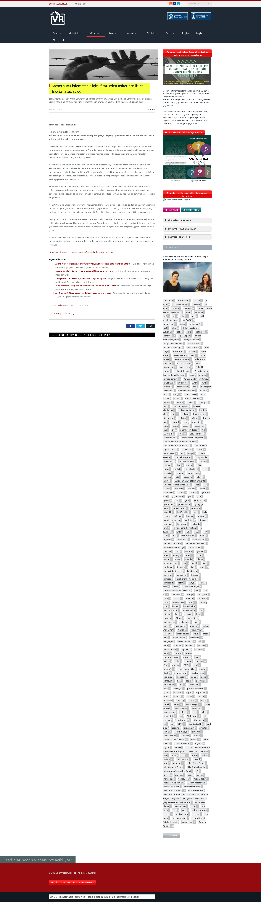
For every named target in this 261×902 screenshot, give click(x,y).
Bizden (112, 33)
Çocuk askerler (196, 433)
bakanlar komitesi (186, 390)
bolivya (185, 414)
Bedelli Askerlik (192, 398)
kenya (191, 582)
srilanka (185, 735)
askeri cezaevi (184, 363)
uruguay (179, 775)
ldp (201, 610)
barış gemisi (190, 394)
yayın (184, 810)
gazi (199, 496)
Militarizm (194, 637)
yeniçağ (196, 814)
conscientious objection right (177, 445)
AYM (204, 382)
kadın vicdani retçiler (173, 571)
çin (173, 429)
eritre (205, 469)
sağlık (203, 700)
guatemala (168, 504)
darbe (200, 449)
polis (166, 688)
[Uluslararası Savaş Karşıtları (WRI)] (177, 19)
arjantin (192, 351)
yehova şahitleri (199, 810)
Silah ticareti (181, 720)
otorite (202, 669)
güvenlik (167, 512)
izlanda (188, 559)
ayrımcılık (168, 386)
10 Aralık (196, 304)
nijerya (167, 661)
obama (175, 665)
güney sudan (179, 508)
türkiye (167, 759)
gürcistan (195, 508)
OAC (166, 665)
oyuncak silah (180, 673)
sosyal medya (180, 731)
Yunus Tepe (81, 3)
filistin (202, 488)
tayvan (167, 747)
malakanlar (184, 622)
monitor (189, 645)
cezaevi (186, 426)
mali (196, 622)
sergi (194, 712)
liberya (188, 614)
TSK (183, 755)
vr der (193, 806)
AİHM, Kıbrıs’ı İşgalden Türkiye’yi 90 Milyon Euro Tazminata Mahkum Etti (91, 263)
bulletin (182, 418)
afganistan (169, 324)
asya (192, 375)
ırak (184, 563)
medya (193, 626)
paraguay (168, 680)
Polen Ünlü (194, 684)
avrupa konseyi (171, 378)
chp (165, 429)
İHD (205, 531)
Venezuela (169, 778)
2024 (188, 312)
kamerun (168, 575)
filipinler (191, 488)
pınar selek (169, 684)
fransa (181, 492)
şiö (172, 724)
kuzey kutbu (189, 606)
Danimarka (187, 449)
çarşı (166, 426)
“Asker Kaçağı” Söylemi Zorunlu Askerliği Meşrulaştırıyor (83, 271)
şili (165, 724)
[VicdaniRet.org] (57, 17)
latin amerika (189, 610)
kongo (190, 594)
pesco (188, 680)
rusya (191, 700)
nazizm (178, 653)
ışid (204, 563)
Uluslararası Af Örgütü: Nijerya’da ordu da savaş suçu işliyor (85, 285)
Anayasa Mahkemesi (173, 343)
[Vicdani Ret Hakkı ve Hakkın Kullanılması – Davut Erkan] (179, 199)
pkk (181, 684)
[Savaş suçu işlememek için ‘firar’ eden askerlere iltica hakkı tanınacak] (103, 79)
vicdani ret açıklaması (173, 782)
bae (194, 386)
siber (204, 712)
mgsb (205, 633)
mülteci (201, 645)
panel (193, 676)
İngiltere (167, 539)
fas (205, 484)
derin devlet (169, 453)
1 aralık (196, 300)
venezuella (183, 778)
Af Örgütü (187, 320)
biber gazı (203, 402)
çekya (175, 426)
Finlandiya (168, 492)
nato (166, 653)
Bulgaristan (169, 418)
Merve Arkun (196, 629)
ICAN (178, 531)
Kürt (191, 602)
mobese (177, 645)
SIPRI (180, 724)
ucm (165, 763)
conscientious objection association (180, 441)
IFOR (187, 531)
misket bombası (185, 641)
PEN (179, 680)
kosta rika (202, 598)
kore (166, 598)
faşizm (167, 488)
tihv (165, 755)
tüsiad (197, 759)
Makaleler (131, 33)
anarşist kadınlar (191, 339)
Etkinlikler (151, 33)
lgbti (177, 614)
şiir (181, 716)
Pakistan (181, 676)
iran (177, 551)
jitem (193, 567)
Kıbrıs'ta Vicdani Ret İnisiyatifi (177, 590)
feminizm (178, 488)
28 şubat (199, 312)
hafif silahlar (183, 512)
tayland (198, 743)
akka (179, 331)
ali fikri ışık (200, 331)
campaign (196, 422)
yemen (167, 814)
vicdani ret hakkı (195, 790)
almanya (168, 335)
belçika (180, 402)
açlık (194, 316)
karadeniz (168, 582)
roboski (177, 696)
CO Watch (168, 433)
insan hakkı (182, 539)
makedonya (169, 622)
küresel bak (178, 602)
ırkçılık (194, 563)
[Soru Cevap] (38, 856)
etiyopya (188, 477)
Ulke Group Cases (196, 763)
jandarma (168, 567)
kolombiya (176, 594)
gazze (166, 500)
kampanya (182, 575)
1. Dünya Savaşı (180, 304)
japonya (181, 567)
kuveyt (175, 606)
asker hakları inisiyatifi (184, 355)
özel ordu (168, 676)
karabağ (167, 578)
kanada (194, 575)
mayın (166, 626)
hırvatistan (182, 524)
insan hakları (198, 539)
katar (180, 582)
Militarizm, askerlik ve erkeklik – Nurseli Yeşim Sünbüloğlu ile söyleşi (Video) (185, 258)
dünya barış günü (183, 457)
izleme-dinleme (171, 563)
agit (165, 328)
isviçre (166, 559)
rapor (189, 692)
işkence (200, 551)
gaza (190, 496)
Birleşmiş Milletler (187, 410)
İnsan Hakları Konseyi (174, 547)
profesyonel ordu (195, 688)
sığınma (175, 727)
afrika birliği (195, 324)
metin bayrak (183, 633)
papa (203, 676)
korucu (177, 598)
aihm (174, 328)
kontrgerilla (203, 594)
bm (173, 414)
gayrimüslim (177, 496)
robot (189, 696)
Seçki (168, 33)
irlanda (188, 551)
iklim (166, 535)
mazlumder (180, 626)
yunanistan (187, 822)
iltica (174, 535)
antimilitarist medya (173, 347)
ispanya (177, 555)
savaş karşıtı (191, 704)
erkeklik (167, 473)
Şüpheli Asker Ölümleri (174, 739)
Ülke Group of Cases (173, 767)
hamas (189, 516)
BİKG (166, 406)
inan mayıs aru (188, 535)
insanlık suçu (194, 547)
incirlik (203, 535)
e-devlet (167, 465)
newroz (186, 657)
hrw (165, 527)
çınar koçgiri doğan (188, 429)
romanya (168, 700)
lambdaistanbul (171, 610)
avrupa (202, 375)
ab (174, 316)
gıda (187, 500)
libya (198, 614)
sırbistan (203, 727)
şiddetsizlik (169, 716)
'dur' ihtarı (168, 300)
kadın (202, 567)
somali (167, 731)
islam (166, 555)
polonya (177, 688)
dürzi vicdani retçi (187, 461)
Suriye (194, 739)
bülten (194, 418)
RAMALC (178, 692)
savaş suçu (70, 313)
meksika (182, 629)
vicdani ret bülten (171, 786)
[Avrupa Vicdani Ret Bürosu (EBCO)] (200, 19)
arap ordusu (178, 351)
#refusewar (183, 300)
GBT (177, 500)
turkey (205, 755)
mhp (166, 637)
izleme (200, 559)
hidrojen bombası (172, 520)
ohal (196, 665)
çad (185, 422)
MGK (196, 633)
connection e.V (170, 437)
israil (187, 555)
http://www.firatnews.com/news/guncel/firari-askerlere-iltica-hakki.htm (81, 252)
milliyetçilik (168, 641)
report (166, 696)
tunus (194, 755)
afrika (182, 324)
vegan (200, 775)
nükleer (199, 661)
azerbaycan (182, 386)
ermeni (180, 473)
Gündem (94, 33)
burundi (175, 422)
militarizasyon (178, 637)
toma (174, 755)
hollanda (196, 524)
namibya (199, 649)
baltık (166, 394)
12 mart (175, 308)
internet (167, 551)
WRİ (174, 810)
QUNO (166, 692)
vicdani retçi (180, 806)
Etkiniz (200, 477)
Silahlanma (198, 720)
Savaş (176, 704)
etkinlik (167, 480)
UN (197, 771)
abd (183, 316)
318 (165, 316)
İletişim (185, 33)
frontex (193, 492)
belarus (167, 402)
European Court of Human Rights (190, 480)
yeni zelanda (182, 814)
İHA (196, 531)
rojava (201, 696)
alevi (188, 331)
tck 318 (178, 747)
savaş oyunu (181, 708)
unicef (166, 775)
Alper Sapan (184, 335)
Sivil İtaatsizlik (194, 724)
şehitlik (183, 712)
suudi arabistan (182, 743)
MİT (200, 641)
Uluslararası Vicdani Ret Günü (177, 771)
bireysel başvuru (180, 406)
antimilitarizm (192, 347)
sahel (166, 704)
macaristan (192, 618)
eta (177, 477)
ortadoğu (168, 669)
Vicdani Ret (74, 33)
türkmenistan (183, 759)
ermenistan (193, 473)
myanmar (186, 649)
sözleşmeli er (170, 735)
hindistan (189, 520)
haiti (196, 512)
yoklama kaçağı (180, 818)
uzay (190, 775)
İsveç (199, 555)
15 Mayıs (188, 308)
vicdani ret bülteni (192, 786)
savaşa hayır (169, 712)
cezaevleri (199, 426)
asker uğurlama (182, 359)
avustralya (168, 382)
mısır (166, 645)
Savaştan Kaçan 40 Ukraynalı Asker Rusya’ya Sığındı (81, 278)
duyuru (203, 461)
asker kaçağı (56, 313)
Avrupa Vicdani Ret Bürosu (196, 378)
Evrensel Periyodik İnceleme (177, 484)
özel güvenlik (198, 673)
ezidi (196, 484)
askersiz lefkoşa (182, 371)
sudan (197, 735)
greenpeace (199, 500)
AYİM (194, 382)
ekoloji (177, 469)
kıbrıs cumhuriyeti (191, 586)
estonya (167, 477)
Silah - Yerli (192, 716)
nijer (197, 657)
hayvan (201, 516)
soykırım (196, 731)
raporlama (201, 692)
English (199, 33)
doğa (190, 453)
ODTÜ (186, 665)
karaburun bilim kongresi (187, 578)
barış (175, 394)
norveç (188, 661)
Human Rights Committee (184, 527)
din (181, 453)
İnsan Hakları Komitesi (195, 543)
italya (177, 559)
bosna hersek (199, 414)
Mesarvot (168, 633)
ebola (189, 465)
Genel (55, 33)
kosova (189, 598)
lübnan (179, 618)
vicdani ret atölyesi (196, 782)
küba (166, 602)
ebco (178, 465)
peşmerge (200, 680)
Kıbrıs (175, 586)
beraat (191, 402)
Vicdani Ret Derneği (172, 790)
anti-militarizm (194, 343)
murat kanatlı (170, 649)
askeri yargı (184, 367)
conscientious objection (192, 437)
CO (203, 429)
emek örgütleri (191, 469)
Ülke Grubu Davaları (196, 767)
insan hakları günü (172, 543)
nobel (177, 661)
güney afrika (184, 504)
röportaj (180, 700)
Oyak (166, 673)
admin (59, 305)
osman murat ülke (186, 669)
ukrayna (177, 763)
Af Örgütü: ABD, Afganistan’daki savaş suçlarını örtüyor (84, 293)
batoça (177, 398)
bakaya (203, 390)
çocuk (180, 433)
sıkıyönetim (189, 727)
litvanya (167, 618)
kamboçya (192, 571)
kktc (197, 590)
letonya (167, 614)
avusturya (183, 382)
